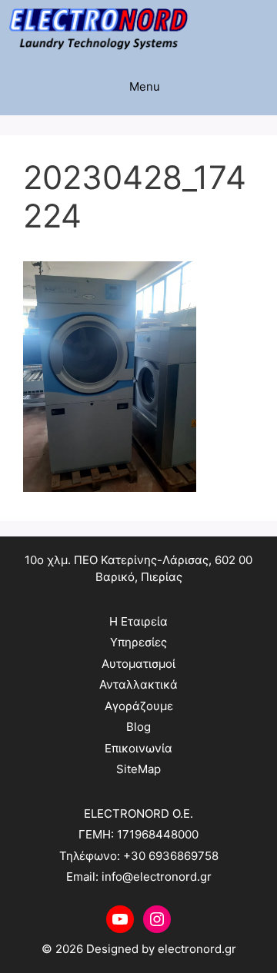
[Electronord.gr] (98, 29)
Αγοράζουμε (139, 706)
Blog (138, 726)
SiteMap (138, 769)
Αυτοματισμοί (138, 663)
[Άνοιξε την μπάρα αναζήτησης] (262, 29)
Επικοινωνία (138, 748)
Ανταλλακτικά (138, 684)
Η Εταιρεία (138, 621)
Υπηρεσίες (138, 642)
